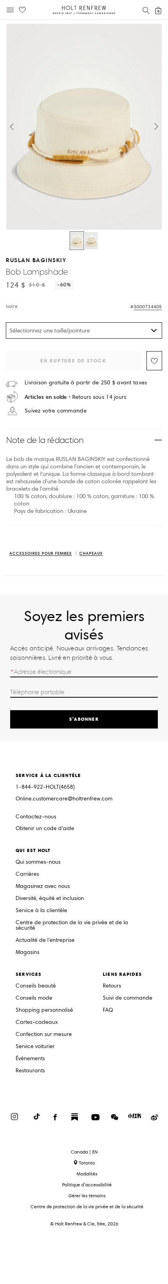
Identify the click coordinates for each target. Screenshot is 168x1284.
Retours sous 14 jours (76, 397)
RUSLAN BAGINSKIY (36, 260)
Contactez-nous (36, 816)
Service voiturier (35, 1047)
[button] (11, 126)
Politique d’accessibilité (87, 1185)
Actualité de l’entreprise (45, 940)
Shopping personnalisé (44, 1010)
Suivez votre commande (56, 411)
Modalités (87, 1174)
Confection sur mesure (44, 1035)
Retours (112, 986)
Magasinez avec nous (43, 886)
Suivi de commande (127, 998)
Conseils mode (34, 998)
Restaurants (30, 1071)
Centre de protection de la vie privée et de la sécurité (72, 925)
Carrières (27, 874)
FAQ (108, 1010)
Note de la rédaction (45, 440)
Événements (30, 1059)
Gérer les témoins (86, 1195)
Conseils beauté (36, 986)
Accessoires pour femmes (40, 554)
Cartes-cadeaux (37, 1022)
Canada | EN (84, 1152)
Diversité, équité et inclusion (50, 899)
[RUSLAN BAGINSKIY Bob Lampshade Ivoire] (77, 240)
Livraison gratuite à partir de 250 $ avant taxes (86, 383)
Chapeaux (91, 554)
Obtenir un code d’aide (45, 829)
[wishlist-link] (22, 10)
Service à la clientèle (41, 911)
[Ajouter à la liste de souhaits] (154, 360)
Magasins (27, 952)
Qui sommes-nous (38, 862)
